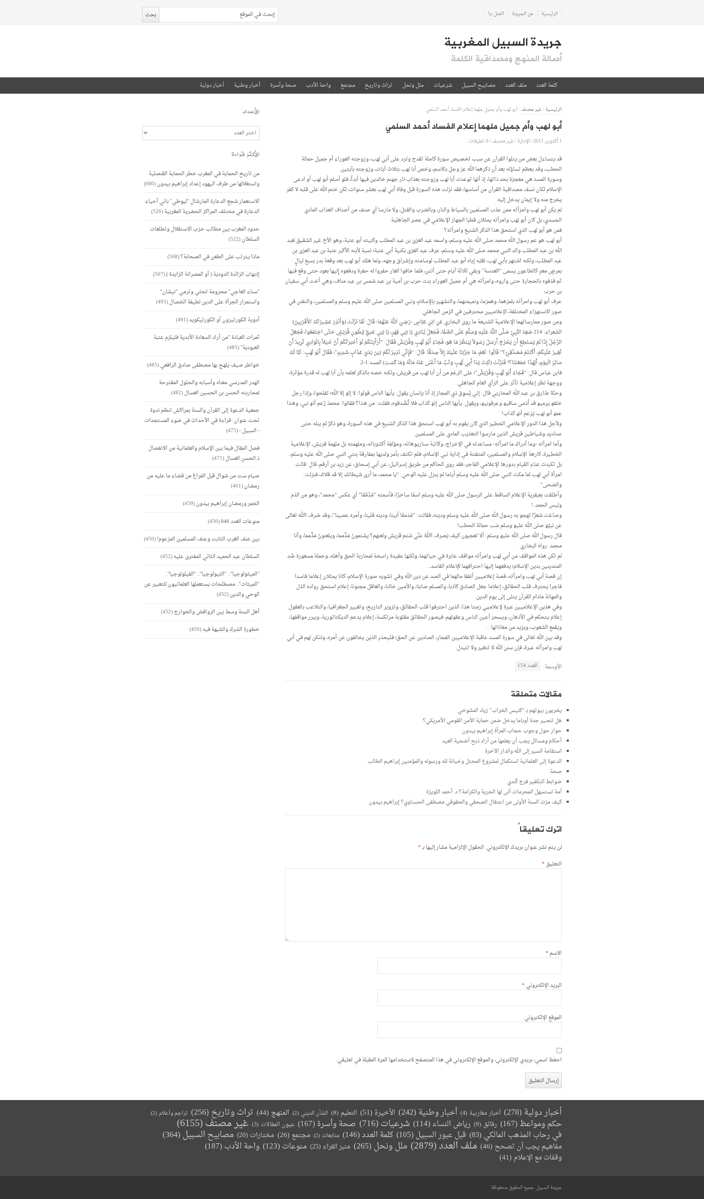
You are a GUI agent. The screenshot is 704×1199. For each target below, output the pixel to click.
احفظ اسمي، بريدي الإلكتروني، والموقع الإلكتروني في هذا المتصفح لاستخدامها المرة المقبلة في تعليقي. (449, 1060)
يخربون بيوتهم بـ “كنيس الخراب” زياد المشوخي (510, 710)
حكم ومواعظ (531, 1124)
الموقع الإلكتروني (543, 1018)
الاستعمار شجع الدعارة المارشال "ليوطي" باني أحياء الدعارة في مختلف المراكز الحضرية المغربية (202, 206)
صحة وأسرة (283, 85)
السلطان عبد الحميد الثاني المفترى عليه (217, 556)
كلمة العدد (546, 85)
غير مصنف (531, 109)
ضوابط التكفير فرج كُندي (534, 782)
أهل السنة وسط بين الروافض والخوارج (217, 612)
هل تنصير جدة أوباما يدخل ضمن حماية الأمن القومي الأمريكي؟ (492, 721)
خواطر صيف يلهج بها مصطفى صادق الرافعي (210, 365)
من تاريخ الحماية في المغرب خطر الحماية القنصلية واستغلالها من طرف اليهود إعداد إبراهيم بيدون (204, 179)
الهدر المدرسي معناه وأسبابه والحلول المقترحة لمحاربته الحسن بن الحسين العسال (209, 388)
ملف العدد (516, 85)
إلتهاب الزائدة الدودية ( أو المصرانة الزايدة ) (213, 274)
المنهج (273, 1113)
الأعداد (251, 112)
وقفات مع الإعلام (530, 1158)
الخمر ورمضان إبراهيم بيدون (228, 503)
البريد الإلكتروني (542, 986)
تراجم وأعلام (169, 1113)
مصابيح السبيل (478, 85)
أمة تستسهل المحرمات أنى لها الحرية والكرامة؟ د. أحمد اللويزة (494, 792)
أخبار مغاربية (480, 1113)
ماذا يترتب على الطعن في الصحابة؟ (220, 257)
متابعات (326, 1136)
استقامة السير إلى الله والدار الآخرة (523, 751)
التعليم (344, 1113)
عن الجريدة (523, 14)
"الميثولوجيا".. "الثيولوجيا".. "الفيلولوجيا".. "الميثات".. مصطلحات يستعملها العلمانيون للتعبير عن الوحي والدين (202, 584)
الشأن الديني (310, 1113)
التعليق (552, 864)
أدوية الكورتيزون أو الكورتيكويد (224, 320)
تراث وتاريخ (378, 85)
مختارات (255, 1135)
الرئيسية (549, 14)
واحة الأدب (318, 85)
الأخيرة (377, 1113)
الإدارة (523, 141)
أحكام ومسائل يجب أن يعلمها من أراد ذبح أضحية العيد (502, 741)
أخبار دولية (212, 85)
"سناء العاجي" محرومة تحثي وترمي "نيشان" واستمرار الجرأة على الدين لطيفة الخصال (210, 297)
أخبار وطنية (247, 85)
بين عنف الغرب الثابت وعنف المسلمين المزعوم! (208, 539)
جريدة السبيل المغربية (503, 42)
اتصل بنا (496, 14)
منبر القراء (330, 1147)
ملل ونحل (413, 85)
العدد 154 (527, 666)
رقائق (485, 1125)
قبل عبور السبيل (431, 1135)
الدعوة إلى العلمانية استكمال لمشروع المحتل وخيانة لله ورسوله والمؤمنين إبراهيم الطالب (464, 761)
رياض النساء (442, 1124)
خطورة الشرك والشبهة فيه (231, 629)
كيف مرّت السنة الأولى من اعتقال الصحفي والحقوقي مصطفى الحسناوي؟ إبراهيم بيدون (465, 802)
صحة (556, 771)
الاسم (554, 953)
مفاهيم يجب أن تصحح (521, 1147)
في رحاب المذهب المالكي (515, 1135)
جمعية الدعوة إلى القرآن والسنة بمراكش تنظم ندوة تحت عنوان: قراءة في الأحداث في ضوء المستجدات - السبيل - (202, 420)
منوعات (285, 1147)
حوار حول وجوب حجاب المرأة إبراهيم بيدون (512, 731)
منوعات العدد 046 (240, 521)
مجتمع (348, 85)
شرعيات (442, 85)
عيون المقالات (273, 1125)
